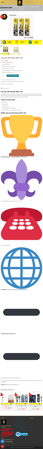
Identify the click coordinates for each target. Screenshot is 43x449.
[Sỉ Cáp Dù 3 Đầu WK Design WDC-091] (21, 398)
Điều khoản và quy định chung (21, 422)
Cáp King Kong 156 (6, 81)
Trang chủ (7, 6)
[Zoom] (2, 43)
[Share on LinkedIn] (12, 84)
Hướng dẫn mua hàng (20, 420)
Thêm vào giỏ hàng (13, 75)
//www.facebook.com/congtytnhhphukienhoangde (16, 289)
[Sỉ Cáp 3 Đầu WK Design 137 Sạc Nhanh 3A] (35, 398)
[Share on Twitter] (6, 84)
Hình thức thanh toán (19, 425)
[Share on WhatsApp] (2, 84)
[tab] (2, 88)
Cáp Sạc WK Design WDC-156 (14, 81)
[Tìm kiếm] (41, 2)
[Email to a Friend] (8, 84)
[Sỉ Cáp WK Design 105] (7, 398)
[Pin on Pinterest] (10, 84)
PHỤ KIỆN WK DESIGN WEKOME (19, 6)
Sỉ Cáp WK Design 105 (7, 405)
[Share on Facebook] (4, 84)
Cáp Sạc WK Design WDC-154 (12, 384)
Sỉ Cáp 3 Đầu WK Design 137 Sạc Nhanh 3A (36, 406)
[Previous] (3, 29)
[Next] (40, 29)
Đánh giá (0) (6, 88)
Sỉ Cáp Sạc (13, 79)
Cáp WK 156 (22, 81)
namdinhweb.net (30, 447)
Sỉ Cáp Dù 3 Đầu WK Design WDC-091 (21, 406)
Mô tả (2, 88)
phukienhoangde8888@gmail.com (7, 439)
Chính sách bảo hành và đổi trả (21, 430)
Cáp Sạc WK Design (34, 6)
